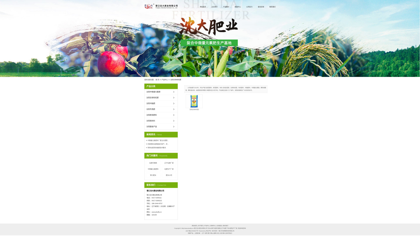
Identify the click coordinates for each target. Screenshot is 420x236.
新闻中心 (238, 7)
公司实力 (249, 7)
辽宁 (203, 233)
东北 (217, 233)
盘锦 (215, 233)
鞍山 (212, 233)
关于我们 (200, 225)
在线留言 (219, 225)
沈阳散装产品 (151, 127)
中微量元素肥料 (153, 169)
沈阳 (206, 233)
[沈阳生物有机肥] (194, 101)
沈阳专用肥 (150, 109)
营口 (209, 233)
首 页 (157, 80)
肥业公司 (169, 175)
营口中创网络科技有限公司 (226, 231)
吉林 (226, 233)
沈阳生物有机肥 (175, 80)
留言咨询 (261, 7)
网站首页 (203, 7)
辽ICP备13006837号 (192, 231)
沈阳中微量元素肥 (153, 92)
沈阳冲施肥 (150, 103)
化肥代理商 (153, 163)
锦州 (223, 233)
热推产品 (190, 233)
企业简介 (215, 7)
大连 (220, 233)
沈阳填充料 (150, 121)
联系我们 (273, 7)
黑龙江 (230, 233)
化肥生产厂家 (169, 169)
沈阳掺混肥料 (151, 115)
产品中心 (165, 80)
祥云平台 (208, 231)
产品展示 (226, 7)
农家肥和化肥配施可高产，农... (158, 144)
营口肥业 (153, 175)
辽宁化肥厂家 (169, 163)
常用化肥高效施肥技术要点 (157, 147)
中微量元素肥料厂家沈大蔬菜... (158, 140)
